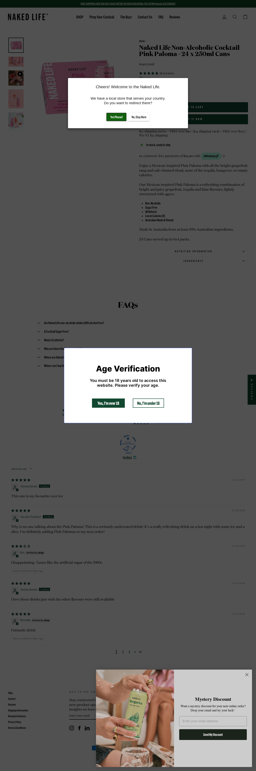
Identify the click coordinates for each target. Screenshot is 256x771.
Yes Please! (116, 117)
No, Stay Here (139, 117)
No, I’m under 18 (148, 403)
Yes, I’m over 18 (108, 403)
